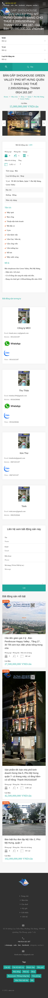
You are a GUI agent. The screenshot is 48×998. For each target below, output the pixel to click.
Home (6, 97)
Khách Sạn (30, 967)
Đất (32, 980)
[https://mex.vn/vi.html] (5, 14)
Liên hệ (24, 917)
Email (6, 547)
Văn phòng (36, 976)
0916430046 (15, 399)
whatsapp (6, 5)
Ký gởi (24, 908)
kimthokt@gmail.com (17, 458)
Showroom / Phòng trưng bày (18, 976)
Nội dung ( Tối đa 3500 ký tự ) (14, 565)
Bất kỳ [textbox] (4, 41)
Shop (22, 97)
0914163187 (15, 337)
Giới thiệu (24, 912)
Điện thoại (8, 556)
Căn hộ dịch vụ (18, 967)
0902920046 (15, 515)
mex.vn (11, 990)
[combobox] (24, 41)
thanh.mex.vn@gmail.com (19, 333)
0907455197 (15, 462)
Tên (6, 537)
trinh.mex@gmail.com (17, 511)
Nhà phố (40, 967)
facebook (22, 5)
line (16, 5)
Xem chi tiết (24, 628)
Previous (4, 123)
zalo (12, 5)
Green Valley (24, 99)
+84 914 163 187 (10, 3)
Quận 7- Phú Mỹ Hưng (35, 97)
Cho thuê (24, 904)
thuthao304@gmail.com (18, 396)
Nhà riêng (16, 972)
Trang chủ (24, 896)
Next (44, 123)
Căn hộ (7, 967)
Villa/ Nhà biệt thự (21, 980)
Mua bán (14, 97)
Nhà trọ (26, 972)
